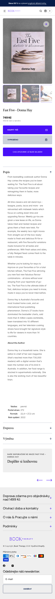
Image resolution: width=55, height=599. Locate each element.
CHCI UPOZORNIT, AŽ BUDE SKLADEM (27, 152)
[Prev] (40, 480)
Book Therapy (20, 546)
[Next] (49, 480)
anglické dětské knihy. (37, 3)
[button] (4, 11)
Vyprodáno (12, 140)
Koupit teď (12, 130)
